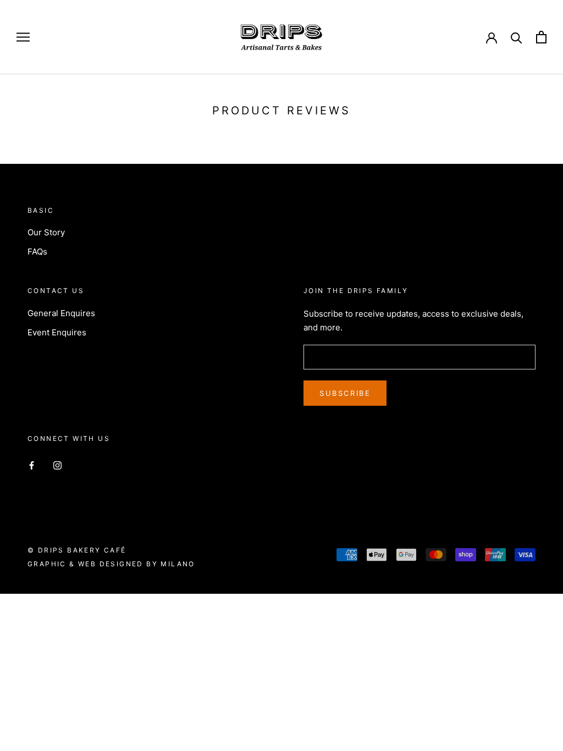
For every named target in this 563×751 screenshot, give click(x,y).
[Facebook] (31, 465)
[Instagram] (57, 465)
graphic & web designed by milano (111, 564)
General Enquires (61, 313)
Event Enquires (56, 332)
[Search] (516, 37)
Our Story (46, 232)
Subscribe (345, 393)
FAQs (37, 251)
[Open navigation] (23, 37)
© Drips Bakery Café (76, 550)
